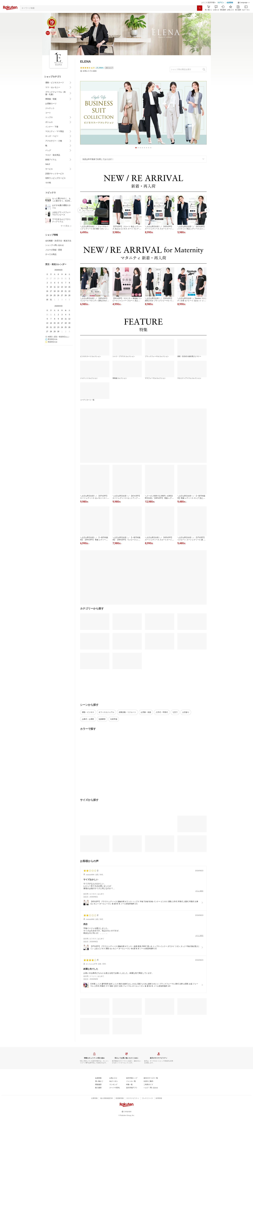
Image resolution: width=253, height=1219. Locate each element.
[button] (244, 2)
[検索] (199, 8)
